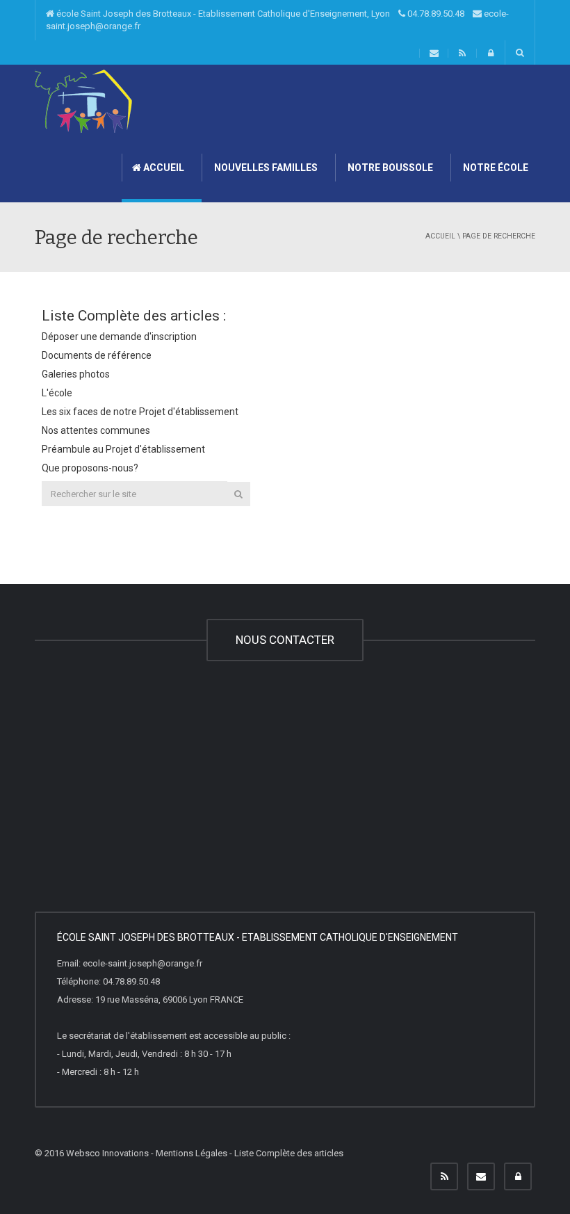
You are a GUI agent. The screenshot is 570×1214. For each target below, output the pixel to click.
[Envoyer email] (481, 1176)
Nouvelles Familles (265, 167)
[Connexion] (518, 1176)
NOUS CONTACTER (285, 640)
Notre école (494, 167)
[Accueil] (83, 100)
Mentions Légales (191, 1153)
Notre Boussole (389, 167)
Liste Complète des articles (288, 1153)
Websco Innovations (107, 1153)
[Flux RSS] (444, 1176)
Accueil (162, 167)
